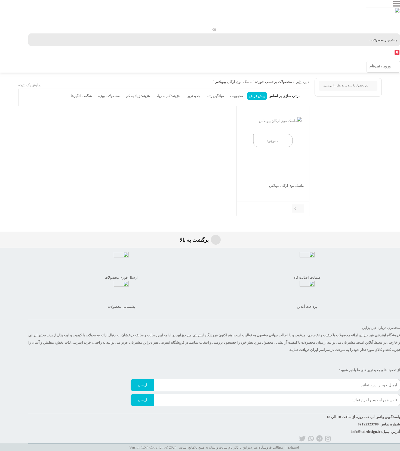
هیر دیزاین (302, 82)
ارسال (142, 385)
